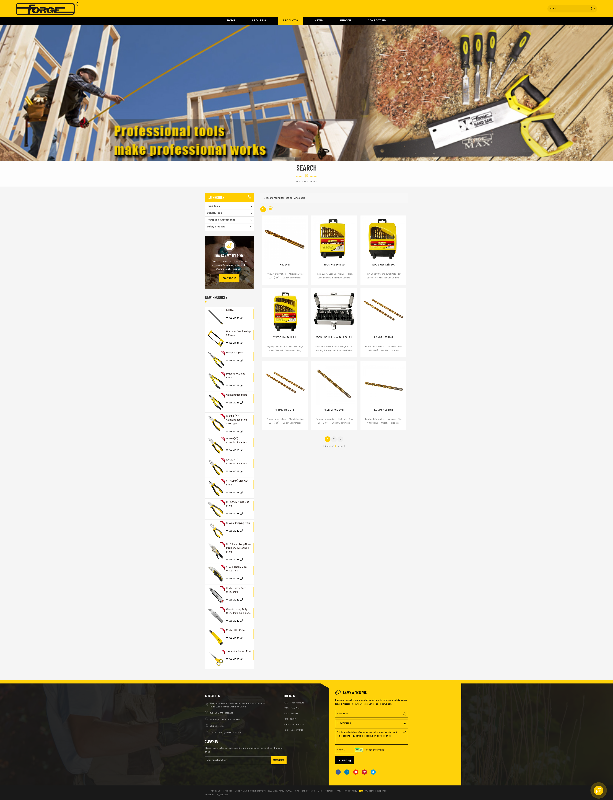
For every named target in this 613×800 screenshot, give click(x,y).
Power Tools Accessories (221, 220)
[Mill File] (216, 317)
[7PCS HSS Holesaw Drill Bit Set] (334, 311)
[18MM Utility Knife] (216, 637)
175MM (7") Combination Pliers (236, 461)
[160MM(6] (216, 446)
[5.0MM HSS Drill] (334, 383)
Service (345, 21)
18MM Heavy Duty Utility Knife (236, 590)
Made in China (242, 790)
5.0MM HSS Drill (334, 410)
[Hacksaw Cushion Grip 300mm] (216, 338)
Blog (320, 790)
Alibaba (228, 790)
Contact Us (377, 21)
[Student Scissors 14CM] (216, 658)
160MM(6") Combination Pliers (236, 440)
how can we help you (229, 256)
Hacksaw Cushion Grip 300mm (238, 333)
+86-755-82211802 (224, 713)
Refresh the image (374, 750)
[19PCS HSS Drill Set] (383, 238)
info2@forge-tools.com (229, 732)
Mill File (230, 310)
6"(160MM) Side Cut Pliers (237, 483)
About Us (259, 21)
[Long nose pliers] (216, 360)
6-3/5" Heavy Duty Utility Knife (236, 569)
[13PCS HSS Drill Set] (334, 238)
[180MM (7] (216, 423)
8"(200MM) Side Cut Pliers (237, 504)
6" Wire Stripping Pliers (238, 523)
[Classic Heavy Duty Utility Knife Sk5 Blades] (216, 616)
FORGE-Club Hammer (294, 724)
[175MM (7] (216, 467)
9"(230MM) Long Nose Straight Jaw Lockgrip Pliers (238, 548)
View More (232, 318)
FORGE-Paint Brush (292, 708)
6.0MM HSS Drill (383, 410)
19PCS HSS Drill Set (383, 265)
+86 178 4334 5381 (231, 719)
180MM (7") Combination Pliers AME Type (236, 419)
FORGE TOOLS (290, 719)
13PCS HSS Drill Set (334, 265)
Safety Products (216, 227)
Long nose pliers (235, 353)
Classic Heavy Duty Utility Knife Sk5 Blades (238, 611)
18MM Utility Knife (235, 630)
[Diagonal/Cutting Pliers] (216, 381)
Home (231, 21)
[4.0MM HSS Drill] (383, 311)
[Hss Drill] (285, 238)
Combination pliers (236, 395)
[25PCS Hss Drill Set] (285, 311)
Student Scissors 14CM (238, 651)
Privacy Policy (350, 790)
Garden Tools (214, 213)
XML (339, 790)
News (319, 21)
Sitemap (329, 790)
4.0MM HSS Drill (383, 337)
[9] (216, 551)
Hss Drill (285, 265)
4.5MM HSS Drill (284, 410)
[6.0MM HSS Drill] (383, 383)
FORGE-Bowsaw (291, 713)
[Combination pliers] (216, 402)
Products (290, 21)
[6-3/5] (216, 574)
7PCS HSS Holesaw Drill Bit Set (334, 337)
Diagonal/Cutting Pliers (235, 375)
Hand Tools (213, 206)
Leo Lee (221, 726)
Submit (342, 760)
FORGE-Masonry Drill (293, 730)
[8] (216, 509)
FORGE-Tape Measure (294, 702)
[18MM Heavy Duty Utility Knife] (216, 595)
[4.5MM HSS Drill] (285, 383)
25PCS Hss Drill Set (284, 337)
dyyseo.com (222, 794)
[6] (216, 488)
